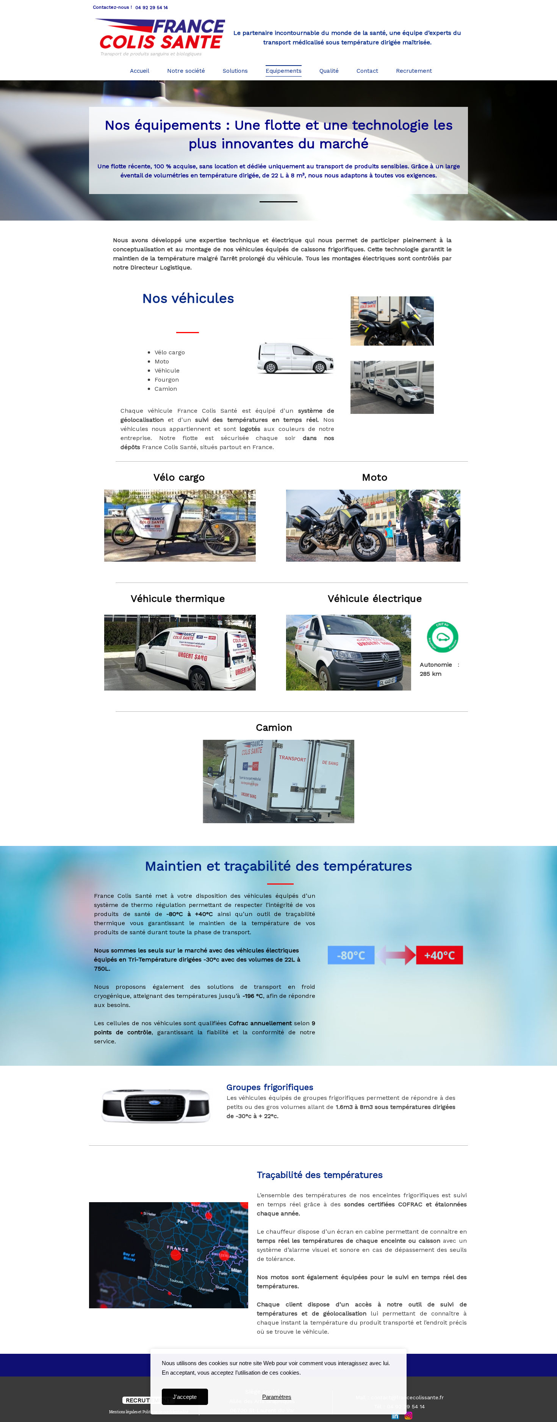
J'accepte (185, 1397)
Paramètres (276, 1397)
